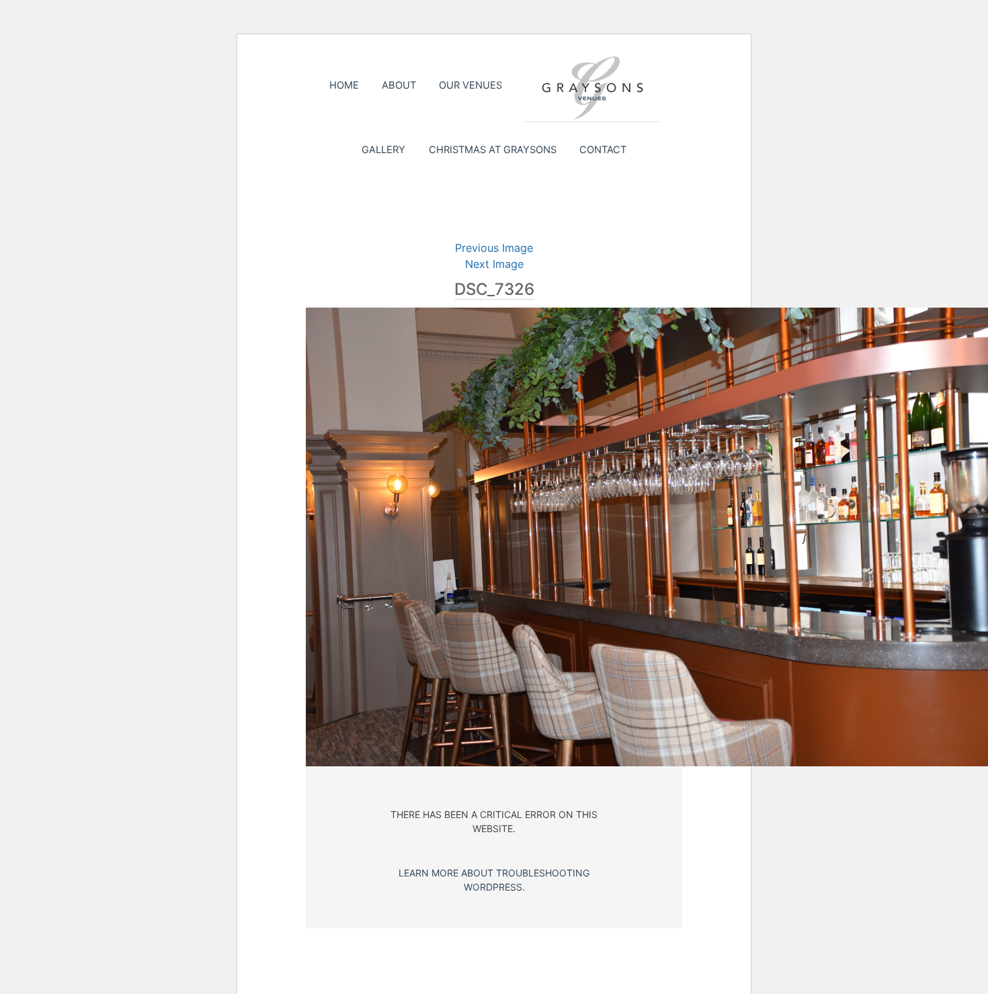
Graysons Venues (592, 88)
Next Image (494, 264)
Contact (602, 150)
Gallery (383, 150)
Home (344, 85)
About (399, 85)
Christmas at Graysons (493, 150)
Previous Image (494, 248)
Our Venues (470, 85)
